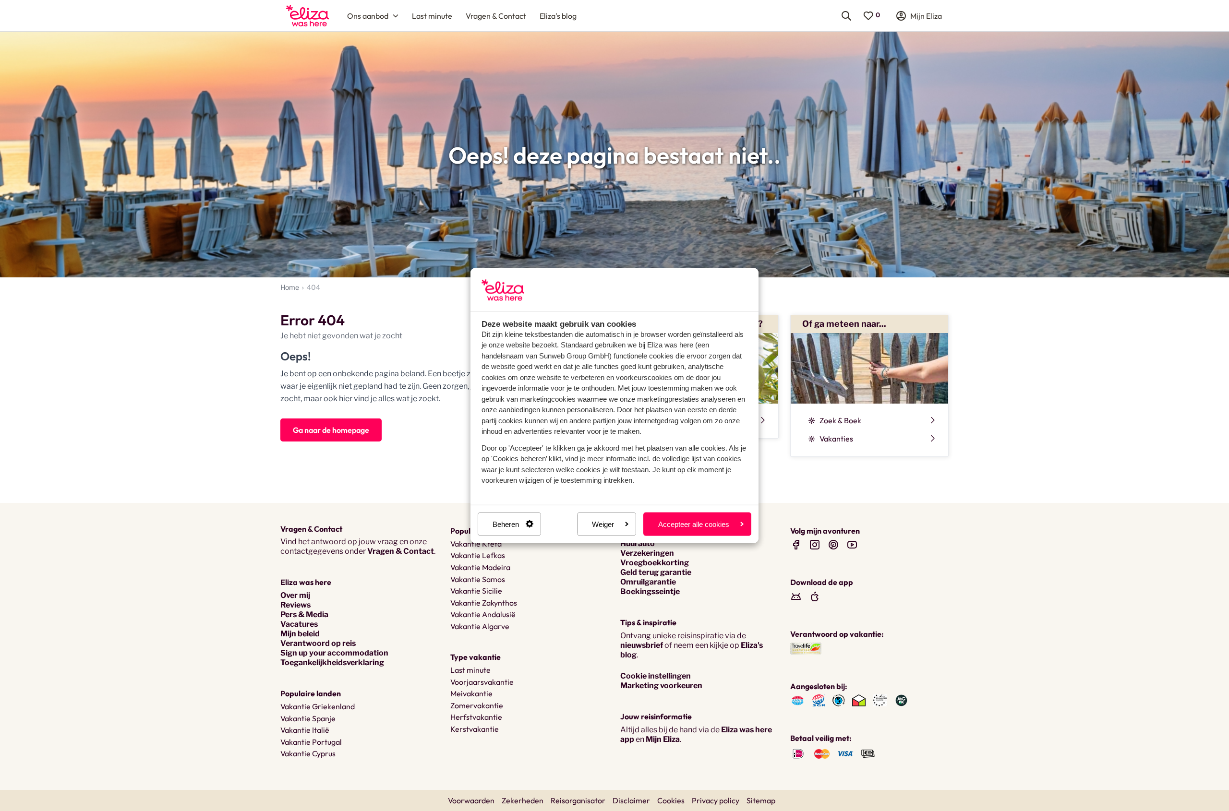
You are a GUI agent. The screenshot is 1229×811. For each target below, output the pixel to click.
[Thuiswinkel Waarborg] (859, 699)
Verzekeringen (647, 553)
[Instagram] (814, 544)
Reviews (295, 604)
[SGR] (818, 699)
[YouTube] (852, 544)
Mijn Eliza (663, 739)
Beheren (506, 524)
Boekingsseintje (650, 591)
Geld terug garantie (655, 572)
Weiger (603, 524)
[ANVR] (797, 699)
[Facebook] (796, 544)
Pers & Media (304, 614)
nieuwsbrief (641, 645)
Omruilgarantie (648, 581)
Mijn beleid (300, 633)
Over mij (295, 595)
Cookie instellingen (655, 675)
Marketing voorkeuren (661, 685)
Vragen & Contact (400, 551)
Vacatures (299, 624)
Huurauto (637, 543)
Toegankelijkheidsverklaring (332, 662)
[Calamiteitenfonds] (838, 699)
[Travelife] (805, 647)
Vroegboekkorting (654, 562)
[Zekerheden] (880, 699)
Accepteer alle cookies (693, 524)
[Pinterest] (833, 544)
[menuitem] (307, 15)
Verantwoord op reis (318, 643)
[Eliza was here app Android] (796, 596)
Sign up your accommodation (334, 652)
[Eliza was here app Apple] (814, 596)
